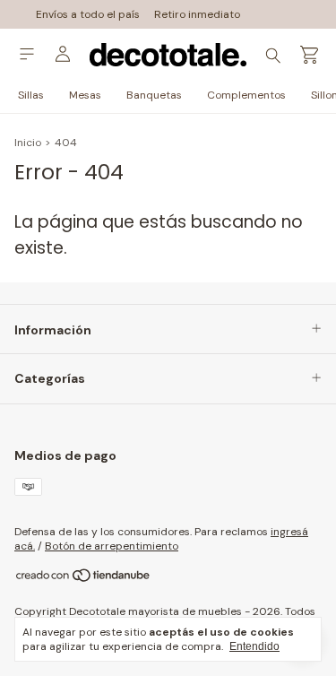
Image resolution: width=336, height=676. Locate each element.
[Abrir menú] (27, 54)
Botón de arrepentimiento (111, 546)
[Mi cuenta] (63, 55)
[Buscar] (273, 55)
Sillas (31, 95)
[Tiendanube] (83, 579)
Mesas (85, 95)
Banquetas (154, 95)
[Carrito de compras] (309, 55)
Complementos (246, 95)
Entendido (254, 646)
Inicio (27, 142)
